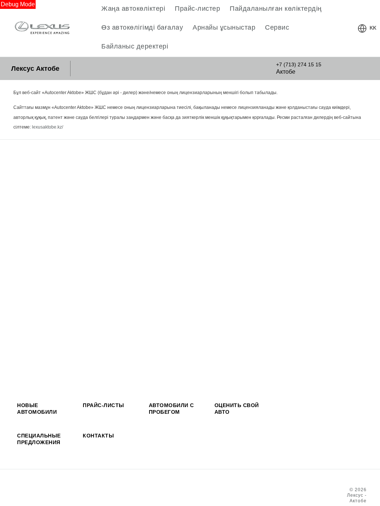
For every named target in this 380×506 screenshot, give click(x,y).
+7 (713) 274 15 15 (298, 64)
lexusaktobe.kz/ (47, 127)
